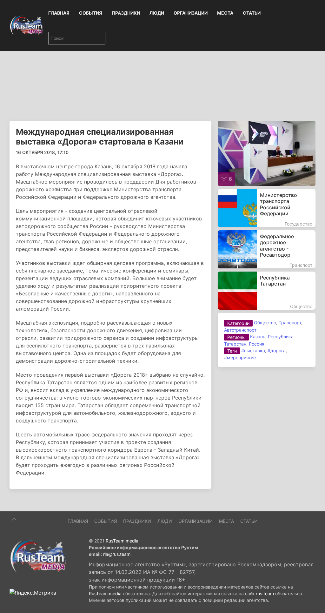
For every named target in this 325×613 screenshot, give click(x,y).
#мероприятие (240, 357)
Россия (256, 344)
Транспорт (290, 322)
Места (225, 13)
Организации (191, 13)
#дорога (277, 350)
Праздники (126, 13)
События (90, 13)
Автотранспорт (240, 330)
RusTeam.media (122, 540)
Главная (59, 13)
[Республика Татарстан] (266, 291)
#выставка (253, 350)
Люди (156, 13)
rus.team (265, 593)
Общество (265, 322)
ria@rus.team (116, 554)
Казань (257, 336)
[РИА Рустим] (38, 556)
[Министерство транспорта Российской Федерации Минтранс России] (266, 208)
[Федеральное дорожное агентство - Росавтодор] (266, 249)
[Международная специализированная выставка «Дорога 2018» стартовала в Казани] (266, 153)
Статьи (252, 13)
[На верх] (14, 519)
